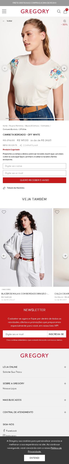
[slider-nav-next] (64, 68)
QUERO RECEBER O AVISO (34, 180)
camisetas (46, 126)
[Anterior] (3, 255)
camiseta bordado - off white (14, 129)
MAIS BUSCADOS (12, 400)
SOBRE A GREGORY (13, 383)
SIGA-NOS (8, 424)
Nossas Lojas (9, 388)
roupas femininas (17, 126)
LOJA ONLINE (10, 367)
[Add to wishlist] (4, 212)
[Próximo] (65, 255)
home (6, 126)
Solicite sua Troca (12, 372)
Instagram (11, 436)
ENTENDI (34, 458)
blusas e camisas (32, 126)
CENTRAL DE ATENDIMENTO (18, 412)
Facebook (11, 431)
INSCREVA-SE (56, 334)
